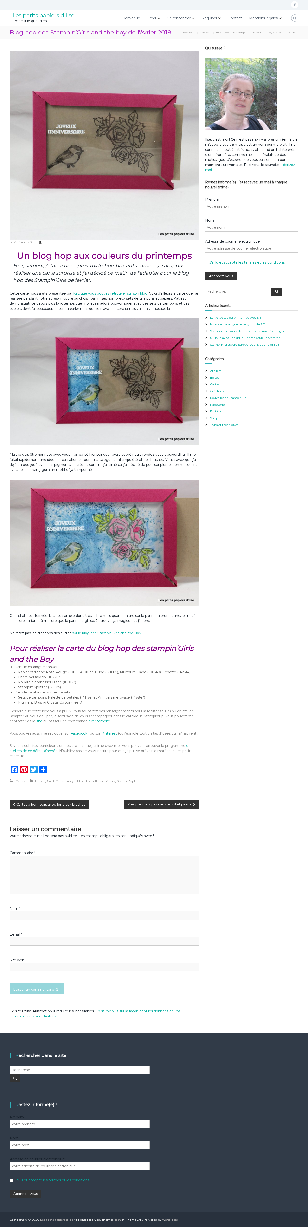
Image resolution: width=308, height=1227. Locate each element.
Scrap (214, 418)
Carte (60, 781)
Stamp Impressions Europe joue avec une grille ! (244, 344)
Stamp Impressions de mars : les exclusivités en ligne (247, 331)
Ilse (45, 242)
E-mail (16, 934)
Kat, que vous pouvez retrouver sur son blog (110, 293)
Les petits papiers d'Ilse (43, 15)
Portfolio (216, 411)
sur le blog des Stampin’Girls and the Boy (106, 633)
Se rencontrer (179, 18)
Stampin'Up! (126, 781)
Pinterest (109, 733)
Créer (151, 18)
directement (99, 721)
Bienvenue (131, 18)
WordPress (170, 1219)
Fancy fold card (76, 781)
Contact (235, 18)
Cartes (204, 32)
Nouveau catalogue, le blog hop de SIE (237, 324)
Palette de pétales (102, 781)
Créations (217, 391)
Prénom (212, 199)
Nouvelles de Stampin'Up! (228, 398)
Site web (17, 960)
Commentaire (22, 853)
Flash (117, 1219)
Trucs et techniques (224, 425)
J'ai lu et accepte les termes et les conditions (247, 262)
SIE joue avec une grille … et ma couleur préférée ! (246, 338)
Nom (15, 908)
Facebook (79, 733)
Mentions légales (263, 18)
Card (50, 781)
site (39, 721)
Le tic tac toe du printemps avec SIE (235, 317)
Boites (214, 377)
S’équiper (209, 18)
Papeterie (217, 404)
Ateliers (215, 371)
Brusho (40, 781)
